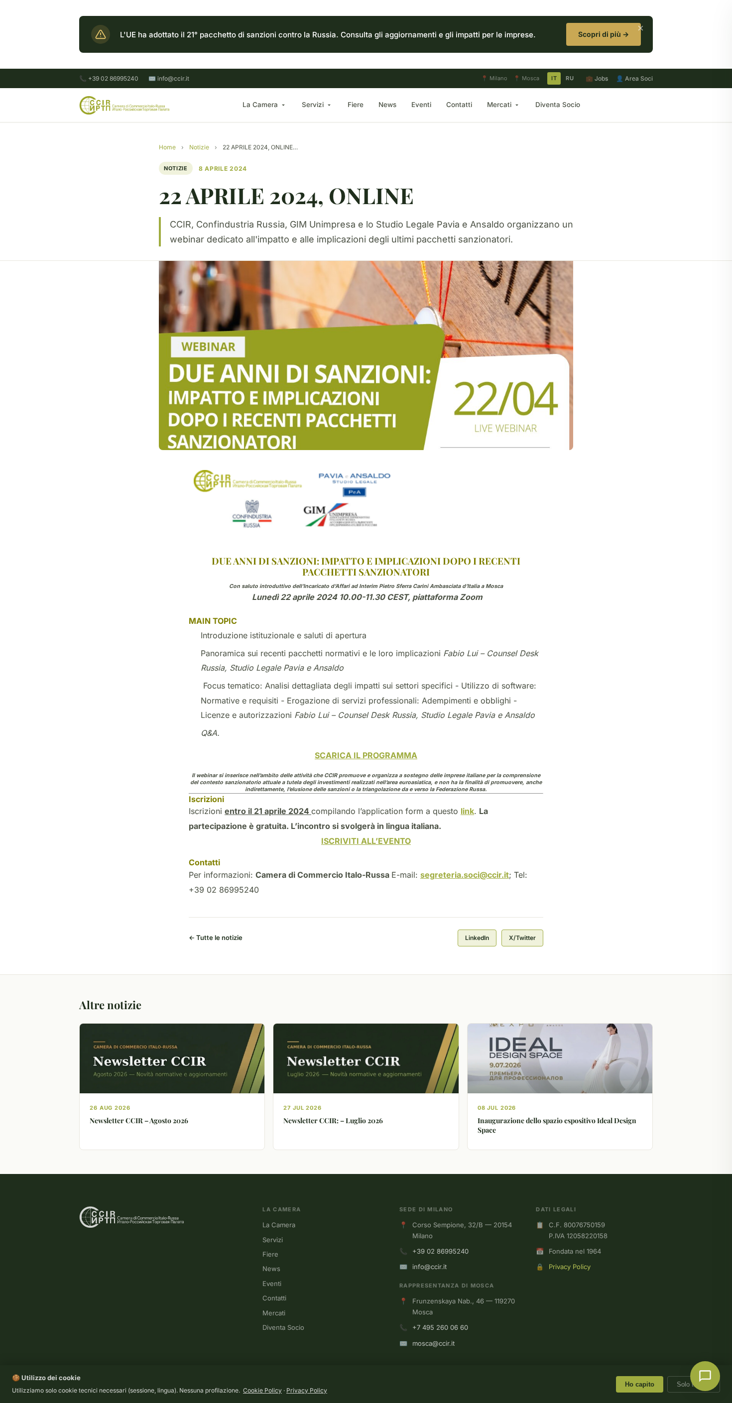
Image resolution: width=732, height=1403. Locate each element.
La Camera (260, 105)
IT (554, 78)
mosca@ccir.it (433, 1343)
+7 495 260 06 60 (440, 1327)
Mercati (499, 105)
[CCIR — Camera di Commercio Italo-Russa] (124, 105)
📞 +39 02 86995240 (108, 78)
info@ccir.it (429, 1267)
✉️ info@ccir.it (168, 78)
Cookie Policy (262, 1390)
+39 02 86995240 (440, 1251)
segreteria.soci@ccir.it (464, 875)
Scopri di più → (603, 34)
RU (570, 78)
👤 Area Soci (634, 78)
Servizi (313, 105)
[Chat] (705, 1376)
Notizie (199, 147)
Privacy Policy (570, 1267)
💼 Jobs (597, 78)
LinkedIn (477, 937)
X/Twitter (522, 937)
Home (167, 147)
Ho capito (639, 1384)
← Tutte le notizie (216, 937)
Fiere (356, 105)
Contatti (459, 105)
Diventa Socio (557, 105)
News (387, 105)
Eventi (421, 105)
